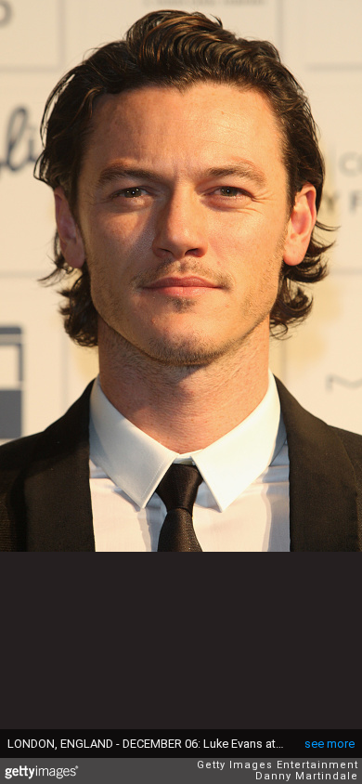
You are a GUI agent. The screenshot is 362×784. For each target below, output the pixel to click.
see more (329, 744)
